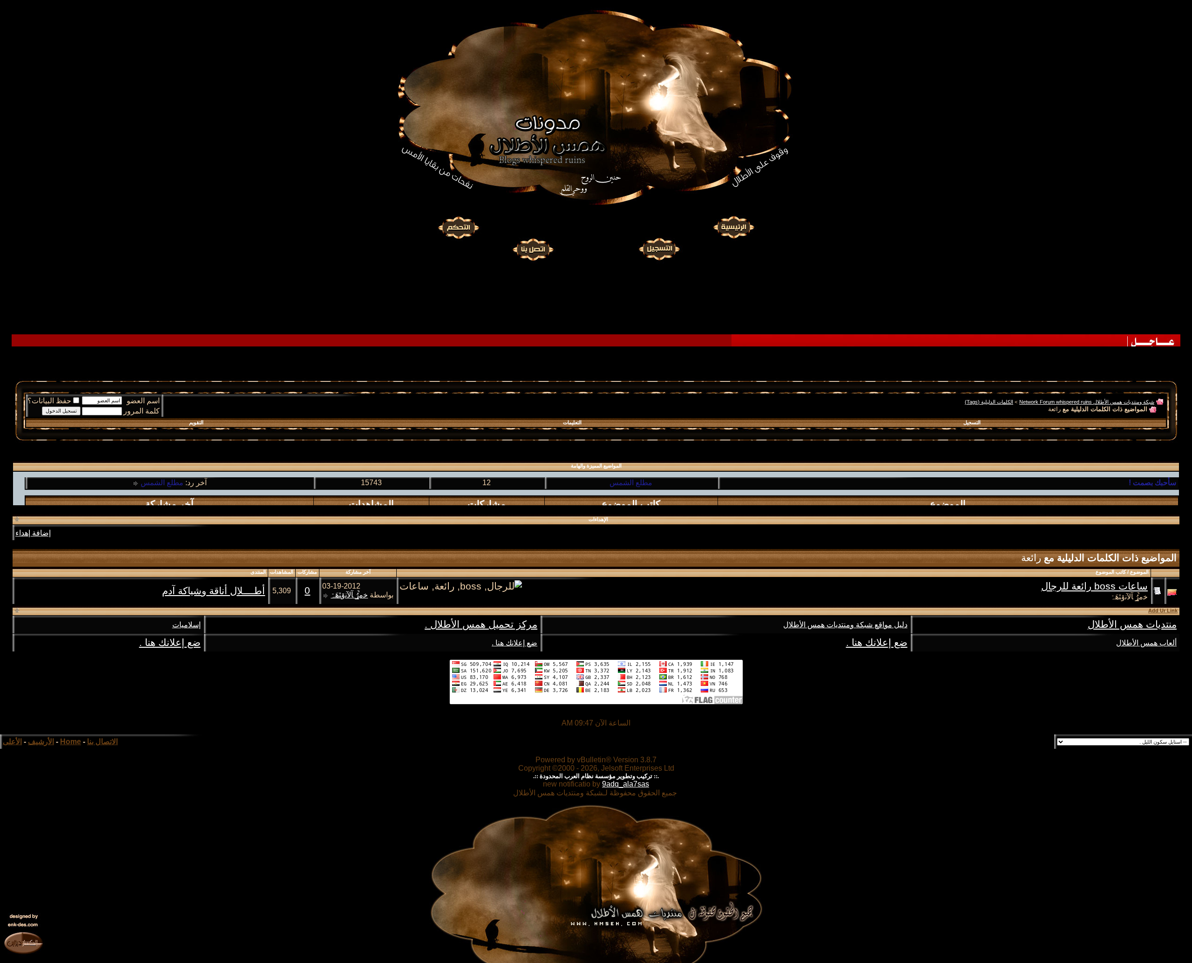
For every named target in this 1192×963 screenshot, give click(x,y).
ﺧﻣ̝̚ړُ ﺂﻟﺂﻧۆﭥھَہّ (1129, 597)
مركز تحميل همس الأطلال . (481, 624)
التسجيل (972, 422)
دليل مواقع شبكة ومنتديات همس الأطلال (845, 625)
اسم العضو (143, 401)
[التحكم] (459, 227)
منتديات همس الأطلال (1132, 624)
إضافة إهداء (33, 533)
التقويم (196, 422)
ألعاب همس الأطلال (1146, 643)
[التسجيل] (660, 248)
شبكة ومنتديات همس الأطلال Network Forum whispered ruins (1086, 402)
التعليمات (572, 422)
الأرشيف (41, 742)
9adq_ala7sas (625, 784)
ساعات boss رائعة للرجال (1094, 586)
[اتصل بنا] (533, 248)
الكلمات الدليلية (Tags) (989, 402)
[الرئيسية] (733, 227)
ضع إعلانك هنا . (877, 642)
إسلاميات (186, 625)
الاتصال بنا (102, 742)
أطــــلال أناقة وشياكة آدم (213, 591)
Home (70, 742)
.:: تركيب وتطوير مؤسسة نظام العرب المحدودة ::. (596, 776)
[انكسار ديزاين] (23, 942)
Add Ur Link (1163, 610)
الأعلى (12, 742)
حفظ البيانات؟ (49, 401)
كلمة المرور (141, 411)
